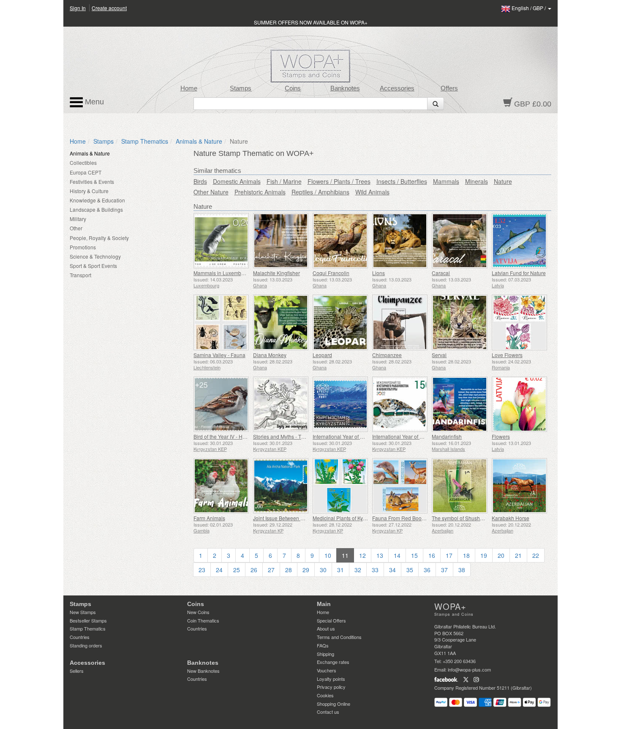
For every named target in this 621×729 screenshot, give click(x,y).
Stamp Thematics (144, 141)
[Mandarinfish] (459, 404)
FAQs (323, 645)
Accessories (397, 88)
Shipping (325, 653)
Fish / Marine (284, 181)
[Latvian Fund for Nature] (519, 240)
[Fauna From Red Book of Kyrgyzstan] (400, 485)
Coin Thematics (203, 620)
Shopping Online (333, 703)
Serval (439, 354)
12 (362, 555)
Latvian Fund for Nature (519, 272)
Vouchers (326, 670)
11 (345, 555)
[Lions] (400, 240)
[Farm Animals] (221, 485)
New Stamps (83, 612)
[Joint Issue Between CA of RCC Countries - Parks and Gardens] (280, 485)
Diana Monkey (269, 354)
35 (409, 569)
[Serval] (459, 322)
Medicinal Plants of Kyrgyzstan (347, 517)
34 (392, 569)
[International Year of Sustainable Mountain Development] (340, 404)
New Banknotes (203, 670)
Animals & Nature (199, 141)
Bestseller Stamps (88, 620)
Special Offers (331, 620)
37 (444, 569)
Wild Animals (372, 192)
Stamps (240, 88)
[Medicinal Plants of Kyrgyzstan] (340, 485)
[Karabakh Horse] (519, 485)
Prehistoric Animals (260, 192)
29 (305, 569)
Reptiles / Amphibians (320, 192)
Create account (109, 7)
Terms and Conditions (339, 636)
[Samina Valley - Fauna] (221, 322)
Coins (293, 88)
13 (379, 555)
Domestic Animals (237, 181)
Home (188, 88)
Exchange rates (333, 661)
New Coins (198, 612)
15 (414, 555)
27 (271, 569)
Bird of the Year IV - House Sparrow (234, 436)
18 (466, 555)
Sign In (78, 7)
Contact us (328, 711)
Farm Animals (209, 517)
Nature (503, 181)
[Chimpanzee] (400, 322)
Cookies (325, 695)
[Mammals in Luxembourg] (221, 240)
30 (323, 569)
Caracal (441, 272)
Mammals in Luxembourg (222, 272)
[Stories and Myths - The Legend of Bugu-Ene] (280, 404)
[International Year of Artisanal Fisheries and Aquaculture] (400, 404)
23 (202, 569)
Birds (200, 181)
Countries (80, 636)
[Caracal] (459, 240)
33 (375, 569)
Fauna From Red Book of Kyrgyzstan (414, 517)
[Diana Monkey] (280, 322)
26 (254, 569)
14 (397, 555)
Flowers (501, 436)
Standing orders (86, 645)
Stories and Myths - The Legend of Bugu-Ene (304, 436)
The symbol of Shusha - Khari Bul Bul (474, 517)
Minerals (476, 181)
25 (236, 569)
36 (427, 569)
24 (219, 569)
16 (431, 555)
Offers (449, 88)
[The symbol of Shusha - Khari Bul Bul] (459, 485)
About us (326, 628)
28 (288, 569)
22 (535, 555)
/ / (529, 7)
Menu (93, 102)
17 (449, 555)
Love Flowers (507, 354)
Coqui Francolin (331, 272)
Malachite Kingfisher (276, 272)
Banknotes (345, 88)
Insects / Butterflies (401, 181)
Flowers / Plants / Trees (339, 181)
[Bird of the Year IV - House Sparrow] (221, 404)
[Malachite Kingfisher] (280, 240)
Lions (378, 272)
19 (483, 555)
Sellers (77, 670)
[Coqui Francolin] (340, 240)
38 (461, 569)
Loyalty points (331, 678)
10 (327, 555)
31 (340, 569)
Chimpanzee (387, 354)
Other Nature (211, 192)
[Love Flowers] (519, 322)
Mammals (446, 181)
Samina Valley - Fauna (219, 354)
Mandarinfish (447, 436)
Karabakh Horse (510, 517)
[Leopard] (340, 322)
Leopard (322, 354)
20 (501, 555)
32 (357, 569)
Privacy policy (331, 686)
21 (518, 555)
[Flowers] (519, 404)
